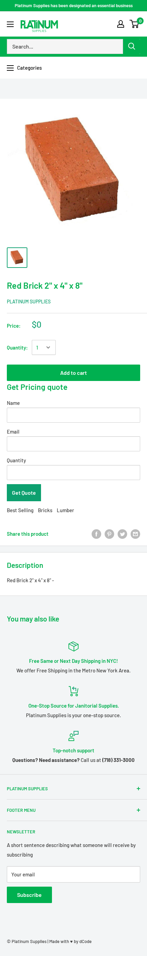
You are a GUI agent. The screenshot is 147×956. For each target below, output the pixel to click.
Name (13, 403)
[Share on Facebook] (96, 534)
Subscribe (29, 894)
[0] (134, 24)
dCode (85, 941)
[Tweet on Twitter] (122, 534)
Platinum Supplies (29, 301)
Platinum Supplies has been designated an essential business (74, 5)
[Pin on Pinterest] (109, 534)
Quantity (16, 460)
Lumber (65, 510)
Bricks (45, 510)
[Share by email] (135, 534)
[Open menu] (10, 24)
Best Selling (20, 510)
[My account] (120, 24)
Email (13, 431)
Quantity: (17, 347)
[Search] (131, 46)
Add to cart (73, 372)
